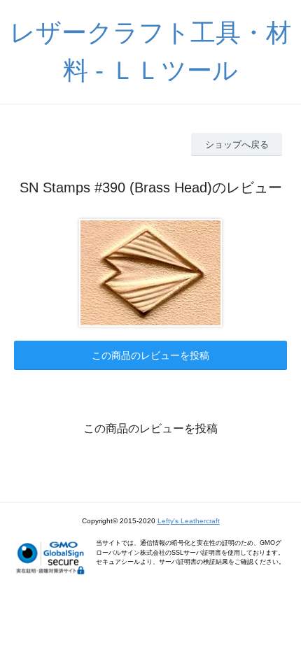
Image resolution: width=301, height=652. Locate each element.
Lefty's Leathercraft (189, 521)
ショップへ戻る (237, 144)
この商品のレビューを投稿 (150, 355)
